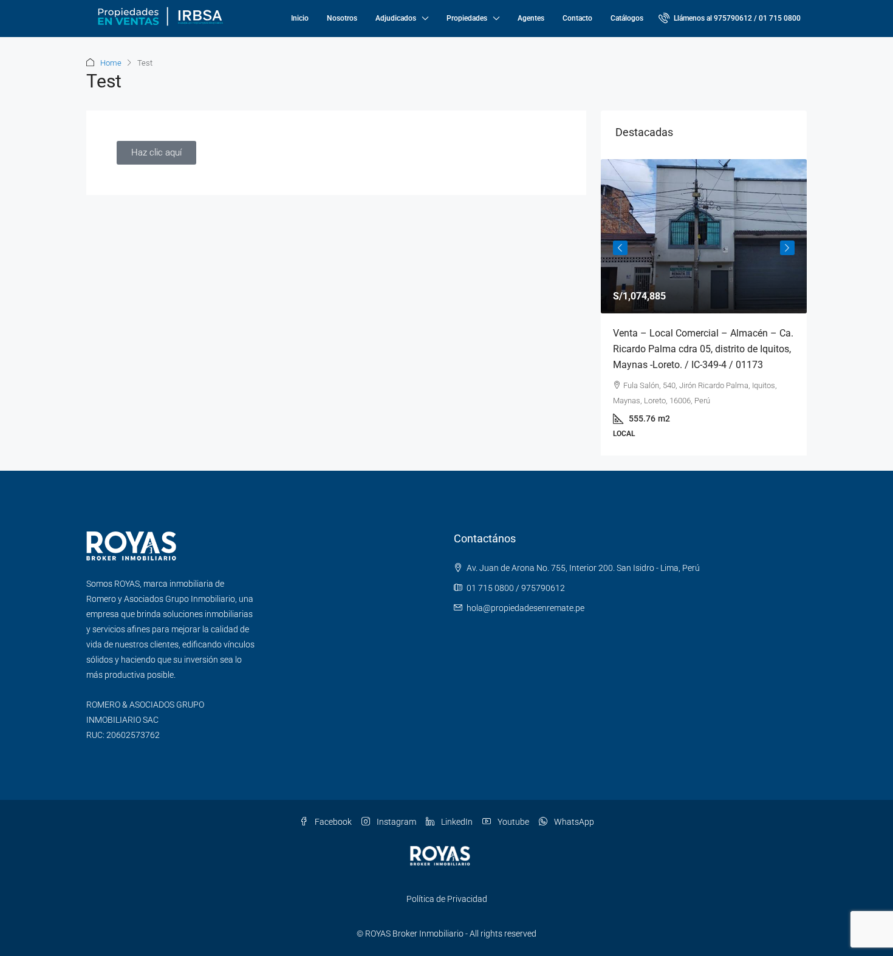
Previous (620, 248)
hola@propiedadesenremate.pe (525, 608)
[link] (704, 236)
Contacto (577, 18)
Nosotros (342, 18)
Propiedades (466, 18)
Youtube (512, 822)
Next (787, 248)
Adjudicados (395, 18)
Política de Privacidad (446, 899)
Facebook (332, 822)
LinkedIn (456, 822)
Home (110, 62)
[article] (704, 307)
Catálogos (627, 18)
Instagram (395, 822)
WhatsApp (573, 822)
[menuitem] (729, 18)
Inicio (300, 18)
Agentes (531, 18)
